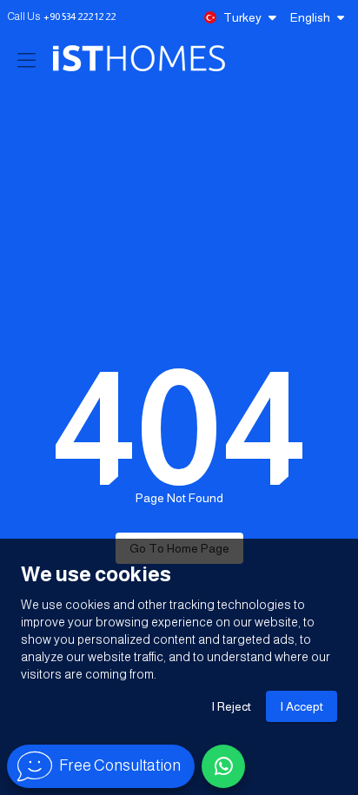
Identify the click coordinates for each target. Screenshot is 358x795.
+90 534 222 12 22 (79, 16)
